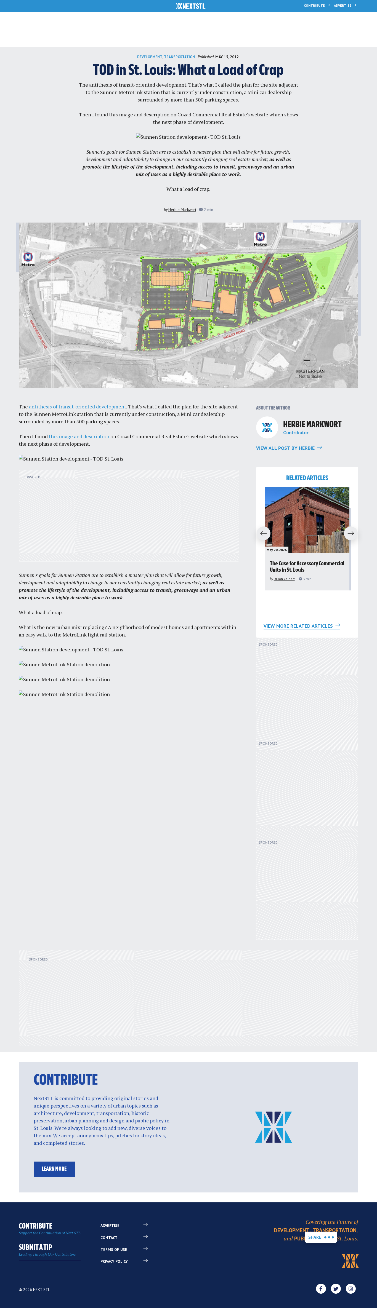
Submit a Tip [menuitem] (47, 1250)
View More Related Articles (299, 626)
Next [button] (353, 533)
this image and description (139, 114)
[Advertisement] (129, 518)
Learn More (54, 1169)
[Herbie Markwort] (267, 427)
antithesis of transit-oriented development (137, 84)
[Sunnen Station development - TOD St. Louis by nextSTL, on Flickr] (188, 136)
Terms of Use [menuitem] (113, 1249)
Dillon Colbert (284, 579)
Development (149, 57)
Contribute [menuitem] (50, 1229)
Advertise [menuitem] (110, 1225)
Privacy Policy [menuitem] (114, 1261)
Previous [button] (261, 533)
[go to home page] (191, 6)
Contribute (315, 5)
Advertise (343, 5)
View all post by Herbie (286, 448)
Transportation (179, 57)
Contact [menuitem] (109, 1237)
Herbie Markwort (182, 209)
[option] (307, 539)
